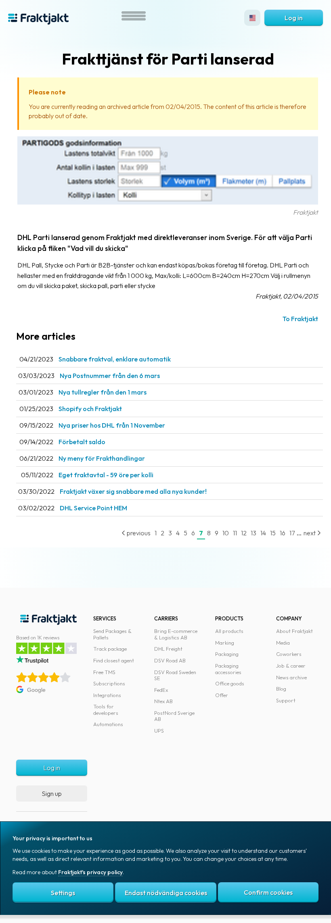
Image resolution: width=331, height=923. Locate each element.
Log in (294, 18)
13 (253, 533)
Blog (281, 688)
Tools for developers (105, 709)
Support (285, 700)
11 (235, 533)
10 (225, 533)
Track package (110, 648)
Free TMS (104, 672)
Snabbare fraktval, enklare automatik (115, 359)
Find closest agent (113, 660)
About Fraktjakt (294, 631)
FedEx (161, 690)
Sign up (52, 793)
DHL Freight (168, 648)
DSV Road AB (170, 660)
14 (263, 533)
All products (229, 631)
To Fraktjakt (300, 319)
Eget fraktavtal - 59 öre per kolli (106, 475)
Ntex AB (163, 701)
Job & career (291, 665)
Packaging (227, 654)
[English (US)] (252, 18)
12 (244, 533)
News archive (291, 677)
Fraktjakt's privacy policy (90, 872)
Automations (108, 724)
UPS (159, 730)
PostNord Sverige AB (174, 716)
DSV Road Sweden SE (175, 675)
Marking (224, 642)
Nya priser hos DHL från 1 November (112, 425)
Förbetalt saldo (82, 442)
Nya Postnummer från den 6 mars (110, 376)
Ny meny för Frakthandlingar (102, 458)
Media (283, 642)
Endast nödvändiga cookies (166, 893)
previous (138, 533)
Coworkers (289, 654)
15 (273, 533)
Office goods (229, 683)
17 (292, 533)
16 (282, 533)
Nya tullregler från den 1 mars (103, 392)
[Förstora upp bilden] (167, 202)
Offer (221, 695)
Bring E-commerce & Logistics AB (175, 634)
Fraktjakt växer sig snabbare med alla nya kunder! (133, 491)
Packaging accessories (228, 668)
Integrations (107, 695)
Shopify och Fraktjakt (90, 409)
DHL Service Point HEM (93, 508)
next (310, 533)
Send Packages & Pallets (112, 634)
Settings (63, 893)
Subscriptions (109, 683)
